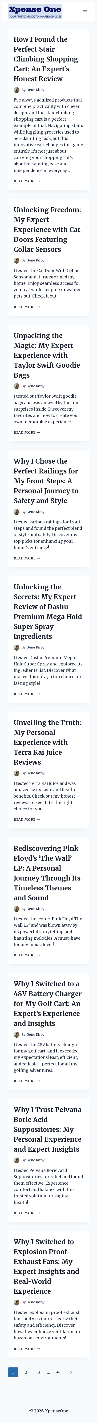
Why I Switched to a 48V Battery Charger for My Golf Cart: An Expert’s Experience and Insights (48, 1004)
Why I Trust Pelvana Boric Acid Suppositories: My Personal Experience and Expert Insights (47, 1129)
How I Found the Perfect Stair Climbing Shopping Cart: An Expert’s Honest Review (46, 59)
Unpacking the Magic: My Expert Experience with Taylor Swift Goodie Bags (47, 355)
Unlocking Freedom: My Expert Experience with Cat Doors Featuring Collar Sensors (47, 230)
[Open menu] (84, 11)
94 (58, 1372)
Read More (27, 181)
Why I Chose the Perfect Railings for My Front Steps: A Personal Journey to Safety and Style (46, 481)
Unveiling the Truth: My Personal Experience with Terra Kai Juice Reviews (48, 742)
